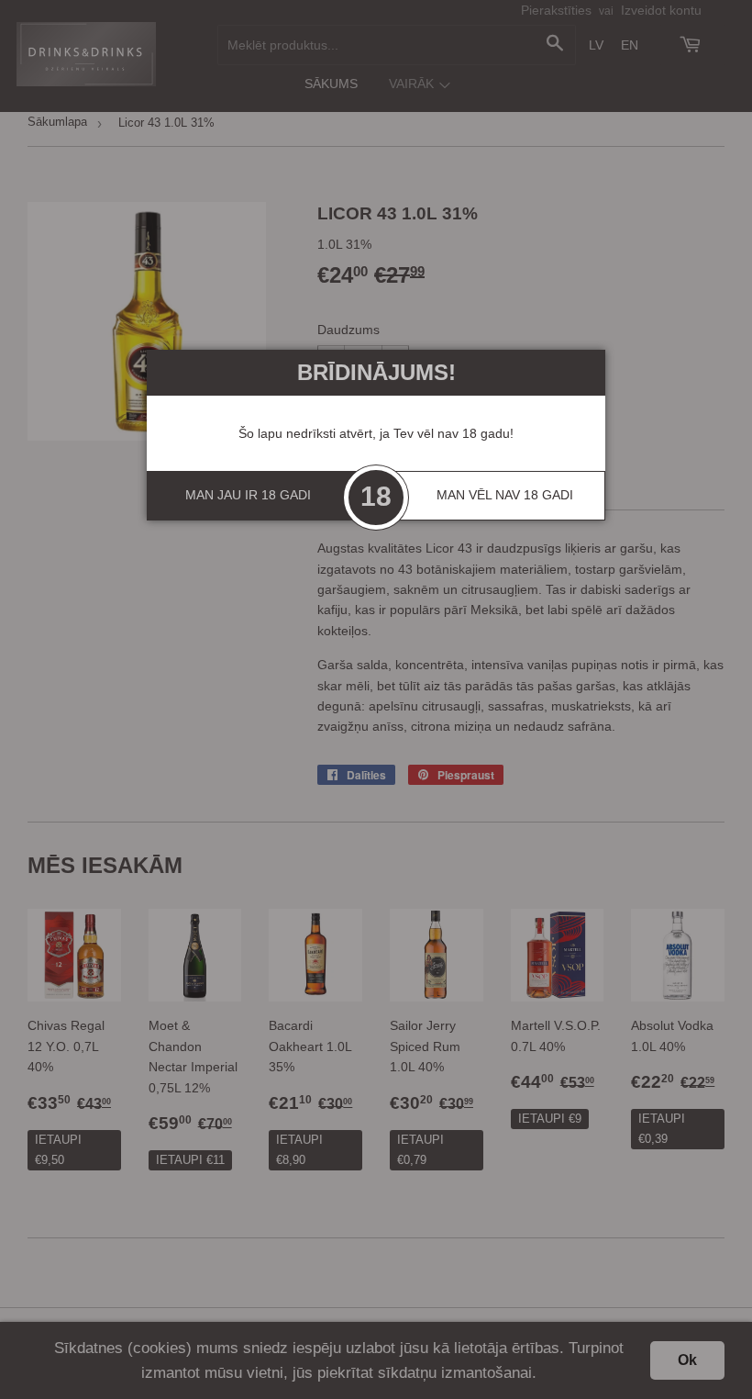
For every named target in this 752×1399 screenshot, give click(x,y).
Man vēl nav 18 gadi (505, 494)
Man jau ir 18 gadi (248, 494)
